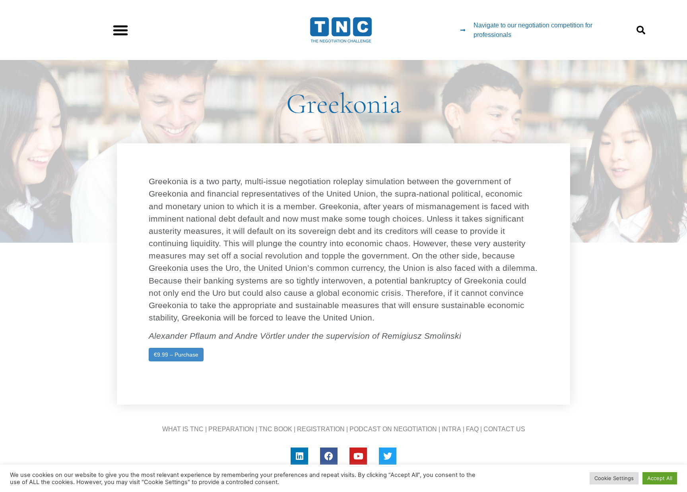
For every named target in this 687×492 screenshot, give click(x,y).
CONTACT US (504, 429)
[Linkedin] (299, 456)
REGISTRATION (321, 429)
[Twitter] (387, 456)
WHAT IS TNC (183, 429)
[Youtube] (358, 456)
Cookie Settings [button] (614, 478)
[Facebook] (329, 456)
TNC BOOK (275, 429)
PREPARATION (231, 429)
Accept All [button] (659, 478)
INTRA (451, 429)
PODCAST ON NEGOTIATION (393, 429)
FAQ (472, 429)
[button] (120, 30)
